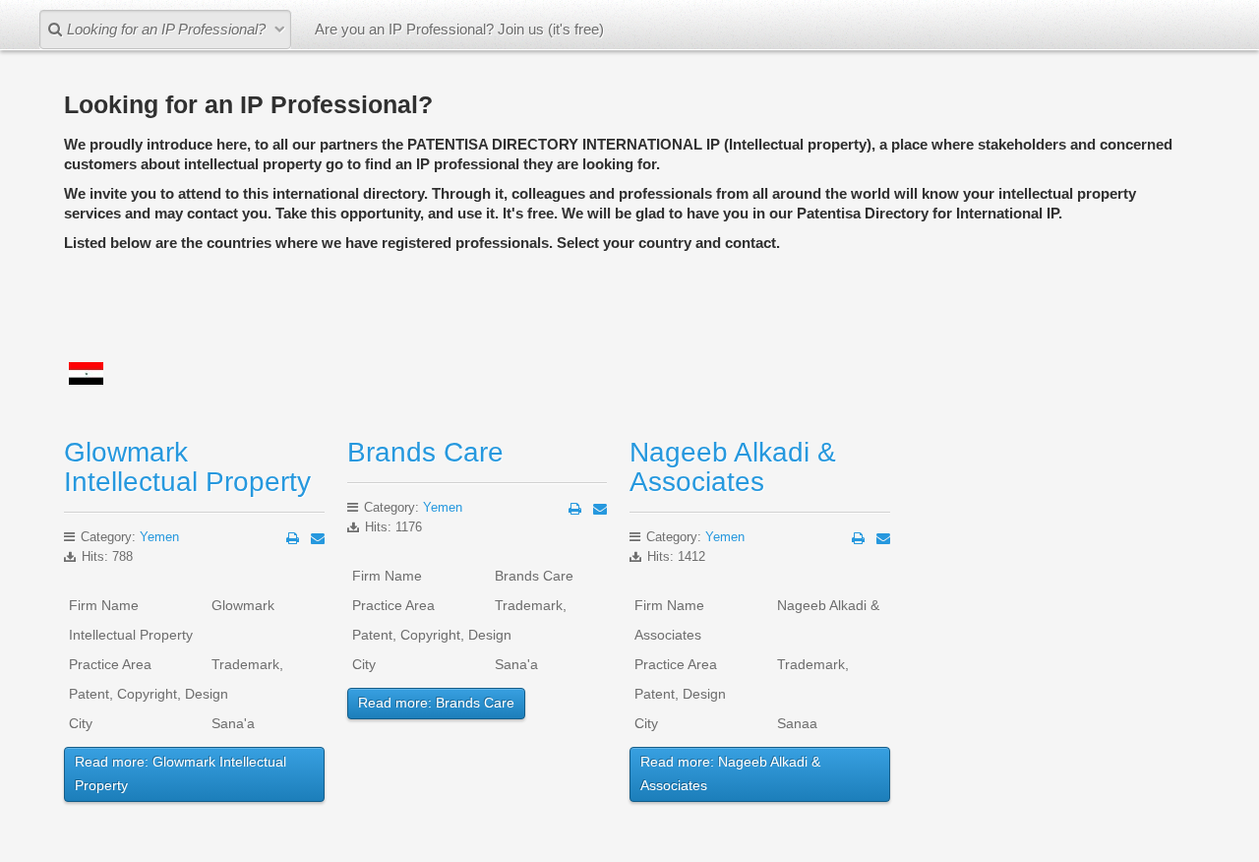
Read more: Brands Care (436, 702)
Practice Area (110, 664)
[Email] (318, 538)
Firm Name (104, 605)
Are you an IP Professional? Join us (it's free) (459, 29)
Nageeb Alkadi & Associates (733, 467)
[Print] (292, 538)
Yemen (159, 536)
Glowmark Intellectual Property (187, 467)
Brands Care (425, 452)
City (80, 723)
